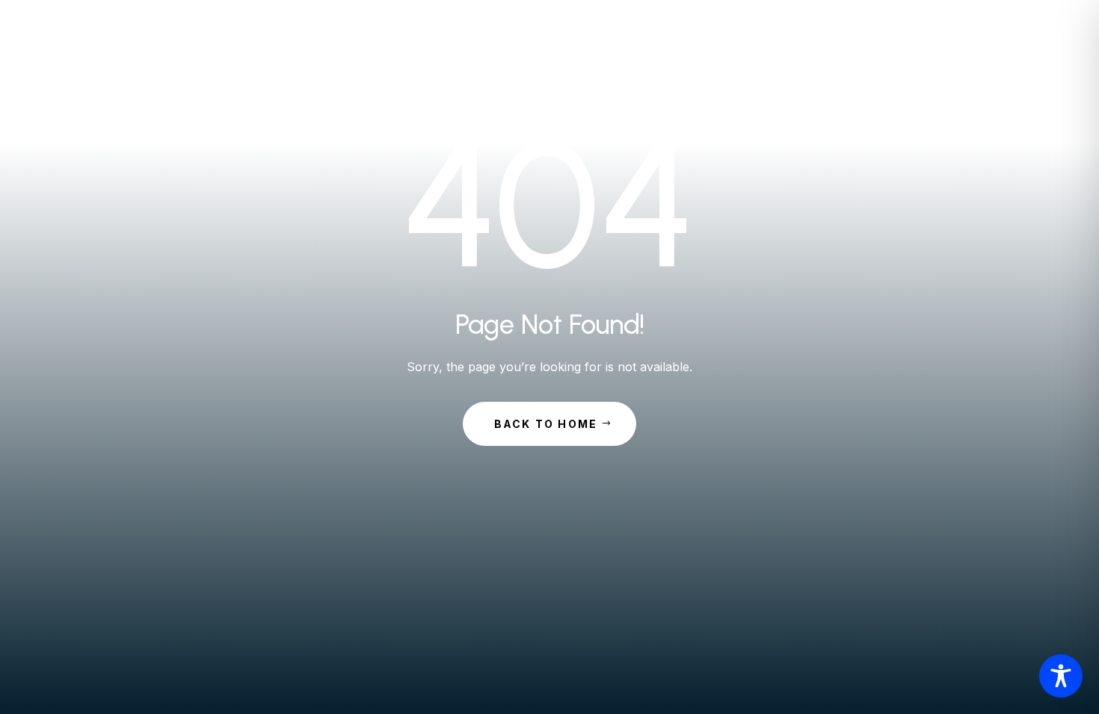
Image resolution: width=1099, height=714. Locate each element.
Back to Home (546, 423)
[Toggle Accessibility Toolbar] (1061, 676)
